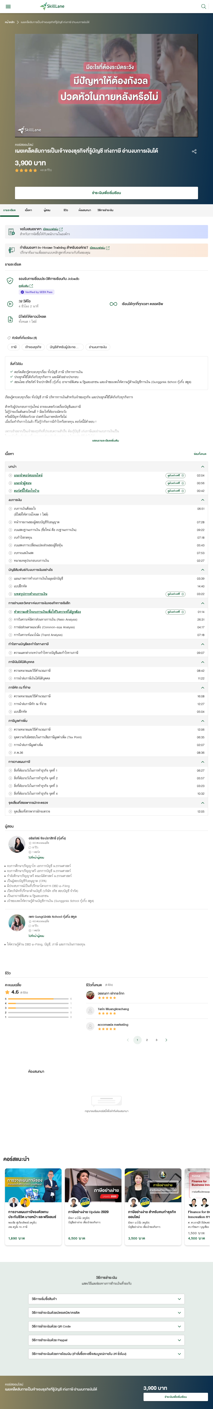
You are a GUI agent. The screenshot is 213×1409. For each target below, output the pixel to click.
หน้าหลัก (10, 22)
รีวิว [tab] (66, 210)
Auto (169, 133)
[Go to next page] (166, 1040)
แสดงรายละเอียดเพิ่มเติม (105, 440)
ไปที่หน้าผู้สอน (36, 857)
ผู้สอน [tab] (47, 210)
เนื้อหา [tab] (28, 210)
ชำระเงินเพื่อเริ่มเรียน (106, 193)
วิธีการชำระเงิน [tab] (106, 210)
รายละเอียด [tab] (9, 210)
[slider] (100, 132)
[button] (13, 347)
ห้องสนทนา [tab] (85, 210)
